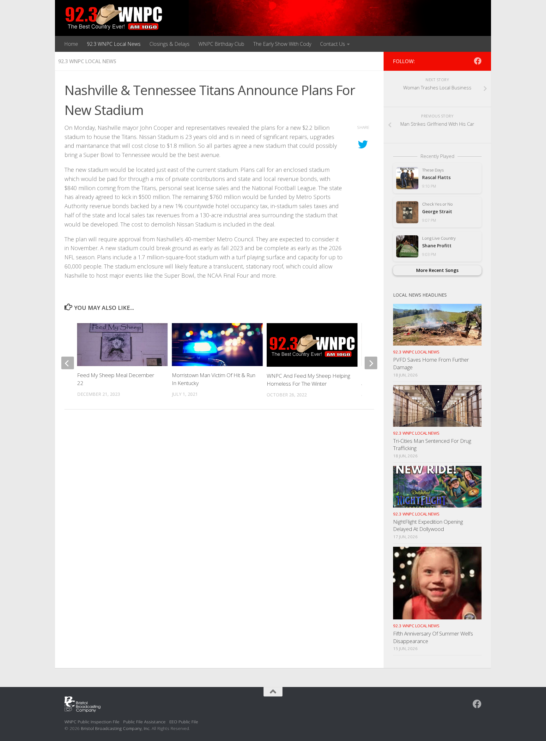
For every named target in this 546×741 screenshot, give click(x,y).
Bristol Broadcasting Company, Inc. (115, 728)
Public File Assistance (144, 722)
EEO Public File (183, 722)
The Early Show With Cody (282, 43)
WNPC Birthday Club (221, 43)
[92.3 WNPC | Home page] (113, 17)
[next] (371, 363)
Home (71, 43)
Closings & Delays (169, 43)
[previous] (67, 363)
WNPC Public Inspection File (91, 722)
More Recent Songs (437, 270)
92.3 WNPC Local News (114, 43)
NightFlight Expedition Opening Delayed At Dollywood (428, 525)
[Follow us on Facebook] (478, 61)
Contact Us (332, 43)
